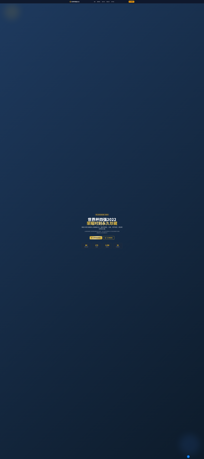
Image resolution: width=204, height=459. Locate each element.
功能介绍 (103, 1)
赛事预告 (98, 1)
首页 (94, 1)
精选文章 (108, 1)
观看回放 (131, 1)
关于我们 (112, 1)
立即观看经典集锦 (97, 237)
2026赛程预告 (109, 237)
